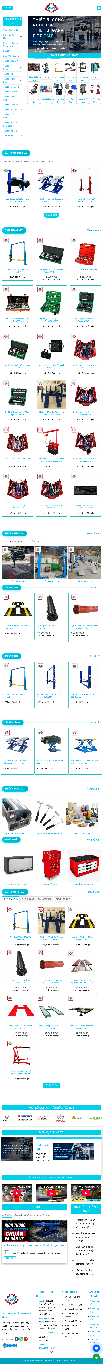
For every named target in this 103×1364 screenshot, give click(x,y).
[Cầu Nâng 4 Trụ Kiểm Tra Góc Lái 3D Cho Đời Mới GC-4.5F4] (51, 394)
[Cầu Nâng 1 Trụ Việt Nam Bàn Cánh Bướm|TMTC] (81, 1009)
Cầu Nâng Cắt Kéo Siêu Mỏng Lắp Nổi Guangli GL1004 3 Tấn (16, 762)
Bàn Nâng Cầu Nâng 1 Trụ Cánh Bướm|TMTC (15, 627)
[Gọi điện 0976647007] (96, 1357)
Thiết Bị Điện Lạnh (9, 67)
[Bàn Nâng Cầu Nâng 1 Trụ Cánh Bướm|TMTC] (81, 920)
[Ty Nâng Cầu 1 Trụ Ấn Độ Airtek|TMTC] (20, 964)
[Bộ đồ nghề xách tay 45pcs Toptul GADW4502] (85, 301)
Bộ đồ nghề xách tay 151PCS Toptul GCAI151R (51, 320)
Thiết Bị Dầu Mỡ (10, 61)
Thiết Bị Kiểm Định (9, 98)
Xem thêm (93, 230)
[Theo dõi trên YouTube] (26, 1339)
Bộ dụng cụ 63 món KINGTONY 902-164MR (51, 506)
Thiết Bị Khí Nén (10, 92)
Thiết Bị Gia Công (11, 87)
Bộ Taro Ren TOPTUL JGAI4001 (85, 269)
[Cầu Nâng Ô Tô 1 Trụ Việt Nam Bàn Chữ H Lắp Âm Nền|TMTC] (81, 964)
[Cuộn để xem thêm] (51, 1352)
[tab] (8, 161)
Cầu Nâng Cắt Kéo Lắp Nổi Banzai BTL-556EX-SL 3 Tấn (84, 762)
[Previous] (6, 187)
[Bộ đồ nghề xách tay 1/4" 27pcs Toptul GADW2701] (17, 394)
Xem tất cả (93, 533)
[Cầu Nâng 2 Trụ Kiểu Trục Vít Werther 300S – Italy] (85, 181)
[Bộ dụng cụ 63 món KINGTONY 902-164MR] (51, 488)
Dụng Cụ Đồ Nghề (8, 36)
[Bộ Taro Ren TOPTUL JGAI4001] (85, 252)
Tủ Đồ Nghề (8, 135)
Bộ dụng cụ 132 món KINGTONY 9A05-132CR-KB (17, 506)
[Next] (97, 187)
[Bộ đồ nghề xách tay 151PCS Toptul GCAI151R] (51, 301)
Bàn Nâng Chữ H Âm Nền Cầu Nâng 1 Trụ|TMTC (20, 1027)
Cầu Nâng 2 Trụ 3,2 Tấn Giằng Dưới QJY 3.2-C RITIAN (17, 200)
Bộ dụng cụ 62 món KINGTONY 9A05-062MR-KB (85, 366)
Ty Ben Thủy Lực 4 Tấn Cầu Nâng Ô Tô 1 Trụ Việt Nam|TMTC (85, 627)
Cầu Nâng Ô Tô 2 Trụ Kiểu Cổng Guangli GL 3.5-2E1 (49, 695)
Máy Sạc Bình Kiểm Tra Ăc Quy (12, 45)
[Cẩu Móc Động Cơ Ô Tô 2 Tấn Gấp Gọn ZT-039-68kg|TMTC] (20, 1054)
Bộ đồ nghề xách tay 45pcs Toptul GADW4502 (85, 320)
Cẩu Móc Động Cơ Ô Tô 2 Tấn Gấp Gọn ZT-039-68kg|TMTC (20, 1072)
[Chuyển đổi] (20, 30)
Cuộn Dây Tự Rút (10, 30)
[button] (7, 8)
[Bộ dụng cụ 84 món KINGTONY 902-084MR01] (85, 441)
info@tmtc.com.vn (47, 1348)
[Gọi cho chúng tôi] (21, 1339)
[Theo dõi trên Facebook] (17, 1339)
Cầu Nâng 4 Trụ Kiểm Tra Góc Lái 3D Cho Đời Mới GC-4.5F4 (51, 413)
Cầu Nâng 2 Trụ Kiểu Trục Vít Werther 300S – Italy (85, 200)
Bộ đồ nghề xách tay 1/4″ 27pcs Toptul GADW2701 (17, 413)
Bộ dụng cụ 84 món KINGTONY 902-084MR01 (85, 460)
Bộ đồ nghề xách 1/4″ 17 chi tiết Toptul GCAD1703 (17, 366)
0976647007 (53, 1333)
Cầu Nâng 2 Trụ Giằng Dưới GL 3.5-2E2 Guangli (84, 695)
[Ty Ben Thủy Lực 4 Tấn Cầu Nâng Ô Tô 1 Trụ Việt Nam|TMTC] (51, 964)
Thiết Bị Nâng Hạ (10, 105)
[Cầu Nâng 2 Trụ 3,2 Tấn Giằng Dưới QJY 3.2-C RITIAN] (17, 181)
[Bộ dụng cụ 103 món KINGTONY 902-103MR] (17, 441)
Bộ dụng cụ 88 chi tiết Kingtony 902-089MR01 (85, 413)
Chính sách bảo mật (73, 1309)
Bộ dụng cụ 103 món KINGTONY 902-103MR (17, 460)
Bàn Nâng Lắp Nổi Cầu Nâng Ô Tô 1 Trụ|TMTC (51, 1027)
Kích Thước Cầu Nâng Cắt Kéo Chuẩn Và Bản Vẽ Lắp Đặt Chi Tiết (34, 1245)
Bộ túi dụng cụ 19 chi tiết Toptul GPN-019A (51, 366)
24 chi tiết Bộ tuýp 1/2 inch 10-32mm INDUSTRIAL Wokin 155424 (17, 320)
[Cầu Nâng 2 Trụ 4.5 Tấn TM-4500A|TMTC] (17, 252)
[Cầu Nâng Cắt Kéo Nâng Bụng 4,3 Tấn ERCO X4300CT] (51, 181)
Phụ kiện (7, 51)
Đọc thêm (10, 1258)
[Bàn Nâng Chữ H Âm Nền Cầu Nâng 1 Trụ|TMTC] (20, 1009)
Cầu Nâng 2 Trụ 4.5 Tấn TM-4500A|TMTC (17, 270)
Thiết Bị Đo (8, 74)
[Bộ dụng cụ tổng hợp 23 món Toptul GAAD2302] (51, 252)
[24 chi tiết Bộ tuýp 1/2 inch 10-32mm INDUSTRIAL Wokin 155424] (17, 301)
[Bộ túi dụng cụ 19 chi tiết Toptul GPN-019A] (51, 348)
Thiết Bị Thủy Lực (9, 116)
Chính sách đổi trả (73, 1321)
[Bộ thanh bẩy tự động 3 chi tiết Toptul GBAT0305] (85, 488)
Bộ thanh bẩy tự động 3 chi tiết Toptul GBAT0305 (85, 506)
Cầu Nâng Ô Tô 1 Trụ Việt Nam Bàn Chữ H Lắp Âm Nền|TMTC (81, 981)
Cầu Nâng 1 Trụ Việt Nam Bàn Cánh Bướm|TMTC (81, 1027)
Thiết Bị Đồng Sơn (9, 80)
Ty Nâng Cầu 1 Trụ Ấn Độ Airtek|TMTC (47, 627)
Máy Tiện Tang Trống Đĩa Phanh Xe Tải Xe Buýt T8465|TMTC (51, 460)
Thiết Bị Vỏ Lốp (10, 131)
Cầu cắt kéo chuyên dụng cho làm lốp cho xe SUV (50, 762)
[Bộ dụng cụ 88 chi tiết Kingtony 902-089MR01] (85, 394)
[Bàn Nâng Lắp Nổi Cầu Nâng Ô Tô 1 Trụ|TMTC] (51, 1009)
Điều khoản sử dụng (73, 1304)
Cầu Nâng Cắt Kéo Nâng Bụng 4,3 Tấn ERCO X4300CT (51, 200)
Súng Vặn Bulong (11, 56)
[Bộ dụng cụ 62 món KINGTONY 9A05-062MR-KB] (85, 348)
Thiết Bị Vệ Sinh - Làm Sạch (10, 124)
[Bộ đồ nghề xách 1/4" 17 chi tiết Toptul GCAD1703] (17, 348)
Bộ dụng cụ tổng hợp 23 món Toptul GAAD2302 (51, 270)
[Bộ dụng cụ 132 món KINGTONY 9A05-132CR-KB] (17, 488)
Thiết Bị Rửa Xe (10, 110)
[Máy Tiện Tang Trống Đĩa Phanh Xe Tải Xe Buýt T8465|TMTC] (51, 441)
